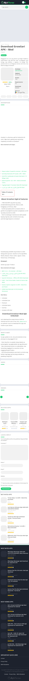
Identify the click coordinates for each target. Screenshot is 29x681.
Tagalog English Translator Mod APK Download (14, 185)
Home (2, 44)
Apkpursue (22, 321)
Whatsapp (25, 96)
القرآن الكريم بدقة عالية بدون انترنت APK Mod (13, 187)
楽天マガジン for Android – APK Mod (11, 271)
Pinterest (14, 96)
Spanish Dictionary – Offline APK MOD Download (15, 278)
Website (3, 476)
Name (3, 462)
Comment (3, 443)
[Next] (27, 397)
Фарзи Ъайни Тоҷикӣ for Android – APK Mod (14, 171)
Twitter (9, 96)
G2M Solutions (18, 70)
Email (2, 469)
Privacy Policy (4, 661)
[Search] (26, 7)
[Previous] (1, 397)
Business (7, 44)
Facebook (3, 96)
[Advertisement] (14, 25)
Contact (3, 658)
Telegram (20, 96)
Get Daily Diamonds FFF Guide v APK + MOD (14, 173)
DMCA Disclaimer (5, 664)
